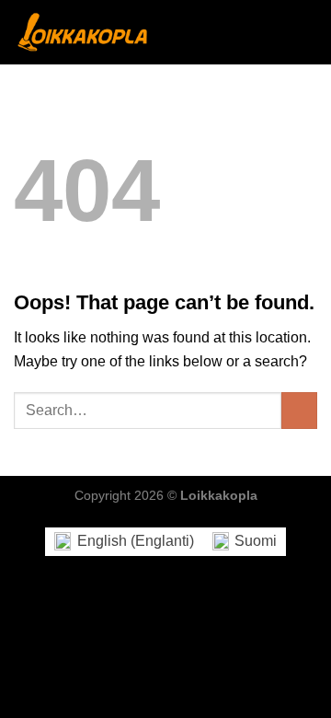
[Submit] (299, 410)
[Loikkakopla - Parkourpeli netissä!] (83, 32)
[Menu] (306, 31)
